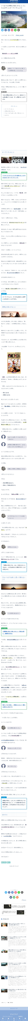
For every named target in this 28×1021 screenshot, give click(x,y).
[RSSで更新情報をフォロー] (17, 897)
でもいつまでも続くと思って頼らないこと (14, 113)
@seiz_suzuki (19, 35)
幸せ (9, 862)
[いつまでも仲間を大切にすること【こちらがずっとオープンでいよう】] (9, 30)
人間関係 (4, 862)
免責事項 (20, 1016)
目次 (12, 106)
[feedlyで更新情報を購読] (14, 897)
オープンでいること (9, 109)
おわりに (7, 115)
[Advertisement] (14, 133)
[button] (25, 475)
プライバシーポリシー (8, 1016)
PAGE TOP (14, 1008)
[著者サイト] (11, 897)
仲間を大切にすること (10, 111)
